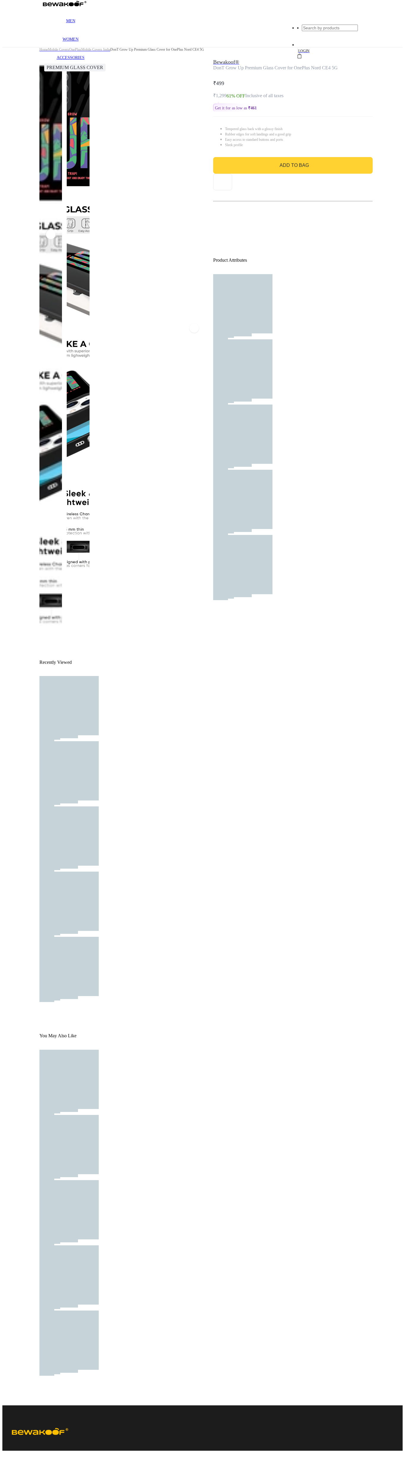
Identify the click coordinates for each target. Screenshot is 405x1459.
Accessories (70, 57)
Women (71, 39)
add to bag (294, 165)
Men (70, 21)
